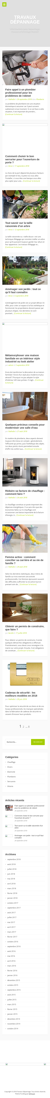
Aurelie (11, 633)
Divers (9, 767)
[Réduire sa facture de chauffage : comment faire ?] (25, 472)
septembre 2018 (14, 859)
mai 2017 (11, 922)
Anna (10, 166)
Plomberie (40, 99)
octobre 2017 (12, 903)
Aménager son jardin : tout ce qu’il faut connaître (23, 291)
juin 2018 (11, 874)
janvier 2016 (12, 975)
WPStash (32, 1094)
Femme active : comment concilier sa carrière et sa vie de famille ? (24, 560)
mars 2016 (11, 966)
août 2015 (11, 994)
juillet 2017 (11, 917)
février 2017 (12, 936)
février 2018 (12, 893)
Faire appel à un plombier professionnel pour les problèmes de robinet (20, 92)
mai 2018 (11, 878)
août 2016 (11, 951)
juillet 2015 (11, 999)
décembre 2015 (13, 980)
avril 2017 (11, 927)
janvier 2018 (12, 898)
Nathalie (11, 99)
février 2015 (12, 1009)
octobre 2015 (12, 985)
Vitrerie (10, 786)
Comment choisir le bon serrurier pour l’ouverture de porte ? (22, 159)
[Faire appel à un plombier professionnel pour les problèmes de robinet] (25, 67)
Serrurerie (11, 781)
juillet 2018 (11, 869)
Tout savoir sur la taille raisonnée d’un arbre (18, 224)
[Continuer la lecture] (13, 114)
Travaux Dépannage (25, 19)
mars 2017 (11, 932)
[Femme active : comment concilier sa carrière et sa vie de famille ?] (25, 538)
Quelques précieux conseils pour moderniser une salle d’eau (25, 426)
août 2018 (11, 864)
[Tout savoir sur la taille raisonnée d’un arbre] (25, 204)
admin (10, 365)
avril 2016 (11, 961)
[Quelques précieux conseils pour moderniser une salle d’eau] (25, 406)
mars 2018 (11, 888)
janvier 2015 (12, 1014)
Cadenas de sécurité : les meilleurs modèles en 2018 (21, 694)
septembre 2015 (14, 990)
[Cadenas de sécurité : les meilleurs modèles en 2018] (25, 674)
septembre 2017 (14, 908)
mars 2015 (11, 1004)
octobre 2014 (12, 1028)
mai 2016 (11, 956)
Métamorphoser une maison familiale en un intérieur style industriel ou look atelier (22, 358)
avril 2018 (11, 883)
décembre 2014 (13, 1019)
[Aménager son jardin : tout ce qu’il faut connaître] (25, 270)
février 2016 (12, 970)
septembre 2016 (14, 946)
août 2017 (11, 912)
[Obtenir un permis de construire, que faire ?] (25, 608)
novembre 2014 (13, 1024)
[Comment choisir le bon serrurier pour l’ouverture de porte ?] (25, 137)
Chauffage (11, 762)
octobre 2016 (12, 941)
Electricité (11, 772)
